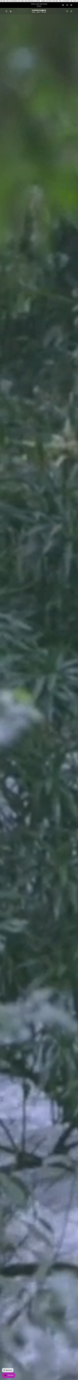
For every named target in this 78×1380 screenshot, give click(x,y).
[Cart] (71, 11)
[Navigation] (6, 11)
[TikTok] (71, 5)
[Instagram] (63, 5)
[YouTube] (67, 5)
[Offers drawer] (10, 11)
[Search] (67, 11)
